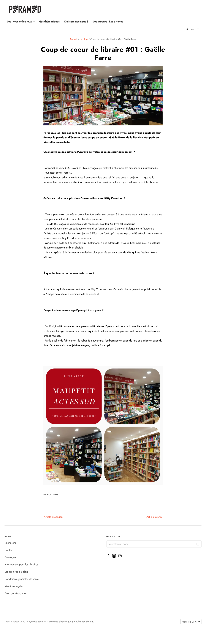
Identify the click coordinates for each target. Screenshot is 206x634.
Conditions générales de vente (22, 579)
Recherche (10, 543)
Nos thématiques (49, 22)
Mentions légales (14, 586)
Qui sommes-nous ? (76, 22)
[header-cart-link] (196, 28)
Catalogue (10, 557)
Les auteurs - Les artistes (108, 22)
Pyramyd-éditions (37, 621)
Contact (9, 550)
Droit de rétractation (16, 593)
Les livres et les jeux (20, 22)
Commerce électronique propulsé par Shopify (70, 621)
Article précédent (53, 517)
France (189, 621)
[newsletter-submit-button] (198, 545)
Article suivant (154, 517)
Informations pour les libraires (21, 564)
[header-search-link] (185, 28)
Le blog (84, 39)
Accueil (73, 39)
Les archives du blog (16, 572)
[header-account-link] (191, 28)
